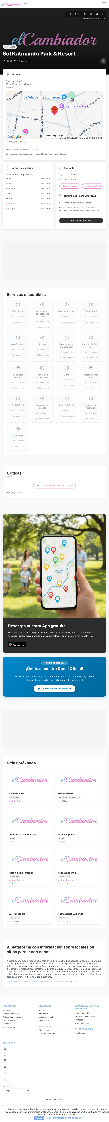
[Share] (103, 61)
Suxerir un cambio (70, 186)
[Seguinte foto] (84, 14)
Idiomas (7, 1086)
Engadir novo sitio (46, 1020)
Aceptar (39, 1118)
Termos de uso (9, 1020)
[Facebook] (5, 1048)
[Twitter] (5, 1054)
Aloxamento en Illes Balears (41, 981)
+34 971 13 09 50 (71, 175)
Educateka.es (44, 1030)
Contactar (7, 1023)
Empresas (78, 1020)
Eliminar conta (9, 1027)
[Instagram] (5, 1060)
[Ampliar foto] (102, 14)
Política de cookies (11, 1013)
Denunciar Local (94, 186)
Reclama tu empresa (81, 220)
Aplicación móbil (46, 1017)
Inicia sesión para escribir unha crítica (54, 485)
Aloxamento (10, 47)
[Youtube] (5, 1079)
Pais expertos (44, 1013)
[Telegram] (5, 1073)
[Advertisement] (54, 256)
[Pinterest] (5, 1066)
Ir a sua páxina (69, 179)
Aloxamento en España (65, 981)
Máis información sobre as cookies (65, 1117)
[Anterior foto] (69, 14)
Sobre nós (7, 1010)
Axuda (41, 1010)
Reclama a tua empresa (84, 1016)
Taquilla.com (79, 1033)
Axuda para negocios (83, 1023)
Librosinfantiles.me (47, 1033)
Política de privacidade (13, 1017)
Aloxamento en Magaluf (17, 981)
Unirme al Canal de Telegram (57, 688)
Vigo (25, 4)
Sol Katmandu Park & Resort (93, 19)
